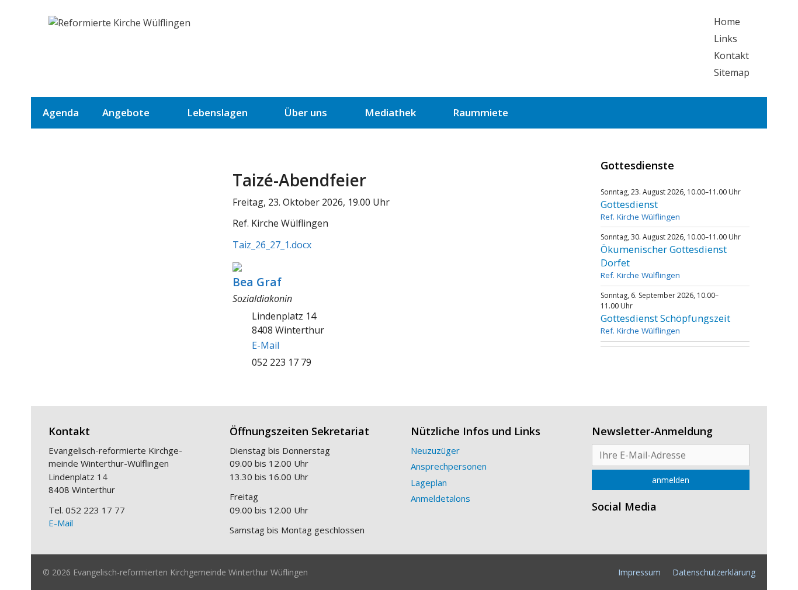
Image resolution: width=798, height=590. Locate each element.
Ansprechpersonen (449, 466)
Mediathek (390, 112)
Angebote (126, 112)
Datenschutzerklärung (713, 572)
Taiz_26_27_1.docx (272, 244)
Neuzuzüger (435, 450)
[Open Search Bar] (749, 113)
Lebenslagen (217, 112)
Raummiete (480, 112)
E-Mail (265, 345)
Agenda (61, 112)
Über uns (305, 112)
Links (725, 38)
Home (727, 21)
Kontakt (731, 55)
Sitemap (732, 72)
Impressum (639, 572)
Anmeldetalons (440, 498)
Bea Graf (257, 282)
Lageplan (429, 482)
